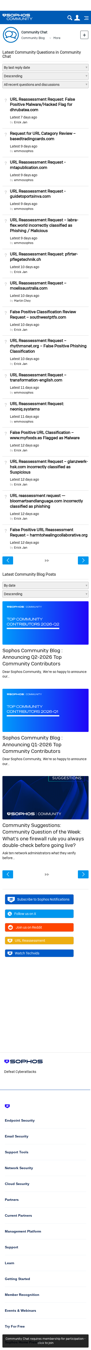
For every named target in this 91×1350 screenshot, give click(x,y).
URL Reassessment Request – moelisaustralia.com (38, 285)
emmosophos (23, 151)
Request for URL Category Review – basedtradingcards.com (43, 136)
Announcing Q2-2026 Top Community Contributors (32, 660)
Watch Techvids (27, 953)
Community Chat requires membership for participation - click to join (45, 1341)
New (84, 35)
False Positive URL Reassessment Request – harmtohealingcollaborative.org (49, 532)
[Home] (23, 17)
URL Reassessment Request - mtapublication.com (38, 164)
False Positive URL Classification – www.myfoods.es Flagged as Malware (45, 435)
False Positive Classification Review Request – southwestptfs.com (43, 314)
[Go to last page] (47, 560)
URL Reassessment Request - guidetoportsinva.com (38, 193)
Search (70, 18)
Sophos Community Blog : (32, 650)
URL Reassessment (30, 940)
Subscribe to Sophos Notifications (43, 899)
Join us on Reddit (29, 927)
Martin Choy (22, 301)
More (56, 38)
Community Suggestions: (31, 825)
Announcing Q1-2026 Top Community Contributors (31, 747)
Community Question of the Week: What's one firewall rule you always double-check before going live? (43, 838)
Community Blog (33, 38)
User (77, 18)
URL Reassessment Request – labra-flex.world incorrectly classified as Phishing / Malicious (44, 225)
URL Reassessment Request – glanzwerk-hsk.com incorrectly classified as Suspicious (49, 467)
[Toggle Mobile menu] (85, 18)
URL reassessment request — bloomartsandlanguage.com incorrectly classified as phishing (46, 501)
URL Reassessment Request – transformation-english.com (38, 377)
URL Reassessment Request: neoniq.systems (37, 406)
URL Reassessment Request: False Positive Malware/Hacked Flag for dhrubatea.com (42, 105)
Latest (23, 117)
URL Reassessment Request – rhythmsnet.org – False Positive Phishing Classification (48, 346)
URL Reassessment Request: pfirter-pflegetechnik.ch (44, 256)
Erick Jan (20, 122)
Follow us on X (25, 914)
